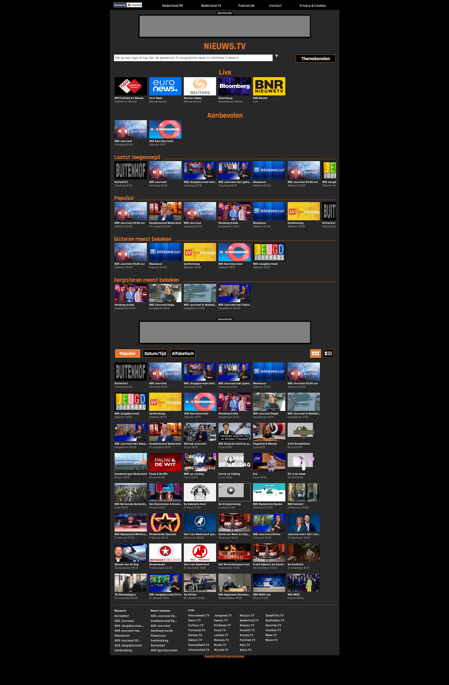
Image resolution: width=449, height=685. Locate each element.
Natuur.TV (247, 615)
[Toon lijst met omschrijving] (329, 353)
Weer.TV (271, 635)
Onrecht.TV (247, 630)
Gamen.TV (195, 635)
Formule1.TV (196, 630)
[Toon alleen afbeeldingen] (316, 353)
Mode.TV (220, 645)
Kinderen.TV (222, 625)
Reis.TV (245, 645)
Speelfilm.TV (274, 615)
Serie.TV (245, 650)
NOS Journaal (124, 621)
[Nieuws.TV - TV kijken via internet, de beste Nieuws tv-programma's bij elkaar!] (146, 6)
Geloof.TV (195, 640)
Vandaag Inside (162, 631)
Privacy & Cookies (313, 6)
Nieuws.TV (247, 625)
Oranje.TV (246, 635)
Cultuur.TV (195, 625)
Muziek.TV (221, 650)
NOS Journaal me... (128, 631)
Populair (124, 198)
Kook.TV (219, 630)
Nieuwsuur (122, 636)
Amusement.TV (198, 615)
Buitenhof (122, 616)
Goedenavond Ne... (164, 621)
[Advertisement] (225, 26)
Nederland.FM (172, 6)
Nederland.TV (211, 6)
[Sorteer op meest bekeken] (128, 354)
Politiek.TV (247, 640)
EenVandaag (123, 650)
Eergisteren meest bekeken (146, 280)
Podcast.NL (246, 6)
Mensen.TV (221, 640)
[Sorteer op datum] (156, 354)
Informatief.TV (198, 650)
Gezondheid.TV (198, 645)
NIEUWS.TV (225, 46)
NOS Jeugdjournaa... (129, 626)
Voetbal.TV (273, 630)
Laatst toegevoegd (137, 157)
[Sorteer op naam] (183, 354)
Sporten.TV (273, 625)
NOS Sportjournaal (164, 650)
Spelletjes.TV (274, 620)
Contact (275, 6)
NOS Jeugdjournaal (128, 645)
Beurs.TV (194, 620)
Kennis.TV (221, 620)
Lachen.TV (221, 635)
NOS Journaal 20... (127, 640)
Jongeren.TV (223, 615)
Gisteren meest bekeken (142, 239)
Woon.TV (271, 640)
